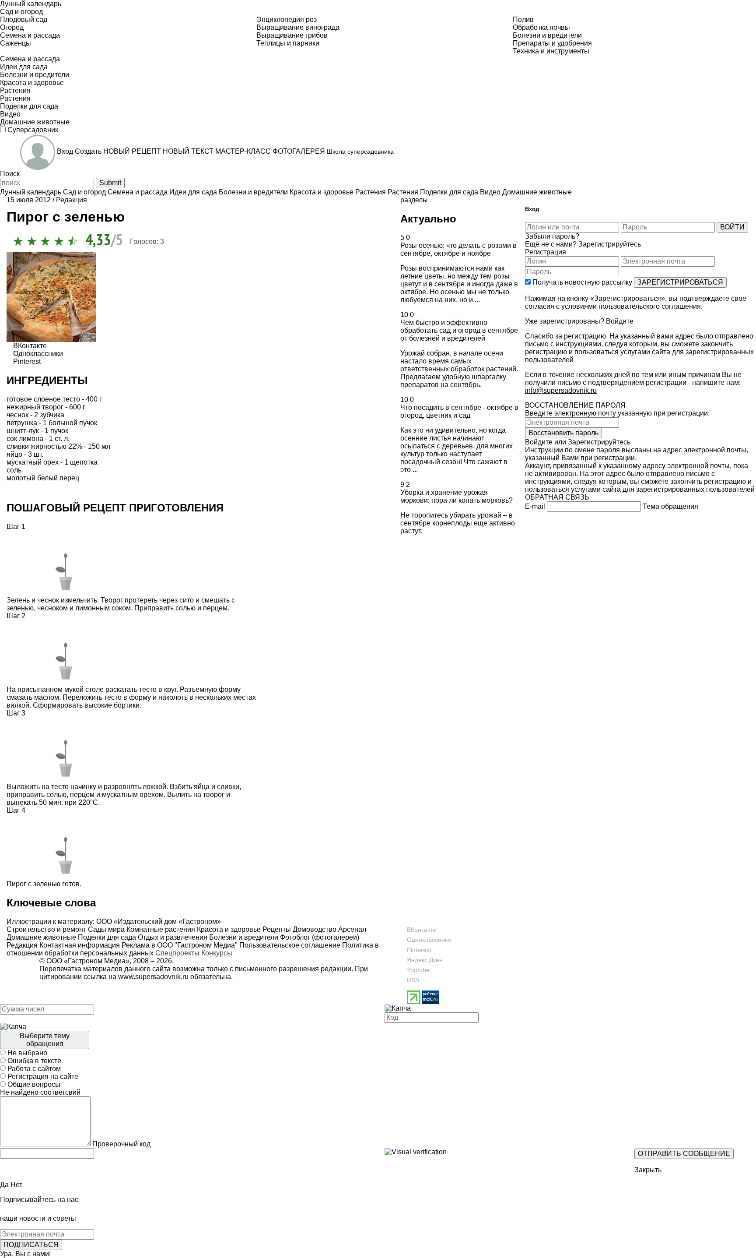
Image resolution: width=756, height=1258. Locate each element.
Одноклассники (429, 939)
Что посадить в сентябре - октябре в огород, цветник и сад (459, 411)
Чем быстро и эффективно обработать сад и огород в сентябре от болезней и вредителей (459, 330)
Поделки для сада (106, 937)
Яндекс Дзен (425, 959)
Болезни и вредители (242, 937)
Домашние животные (41, 937)
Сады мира (105, 929)
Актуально (428, 219)
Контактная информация (79, 945)
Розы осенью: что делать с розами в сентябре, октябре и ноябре (458, 249)
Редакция (22, 945)
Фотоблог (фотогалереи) (318, 937)
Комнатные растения (160, 929)
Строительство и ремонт (46, 929)
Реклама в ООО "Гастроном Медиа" (180, 945)
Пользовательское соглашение (289, 945)
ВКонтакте (421, 929)
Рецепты (276, 929)
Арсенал (351, 929)
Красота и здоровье (228, 929)
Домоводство (313, 929)
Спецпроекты (177, 953)
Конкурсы (216, 953)
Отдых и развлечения (171, 937)
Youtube (418, 969)
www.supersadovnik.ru (153, 976)
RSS (413, 979)
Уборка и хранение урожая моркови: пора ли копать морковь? (456, 496)
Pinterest (419, 949)
